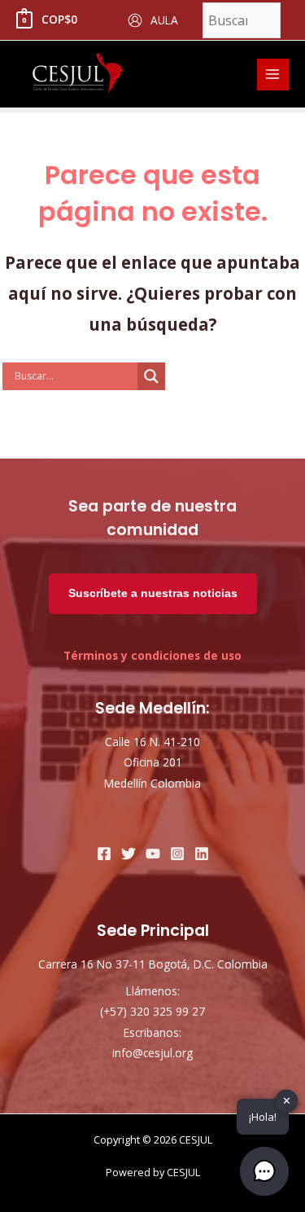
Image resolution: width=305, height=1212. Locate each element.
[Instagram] (177, 853)
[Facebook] (104, 853)
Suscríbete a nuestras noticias (152, 593)
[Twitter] (128, 853)
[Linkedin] (201, 853)
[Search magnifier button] (151, 376)
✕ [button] (286, 1100)
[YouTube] (153, 853)
